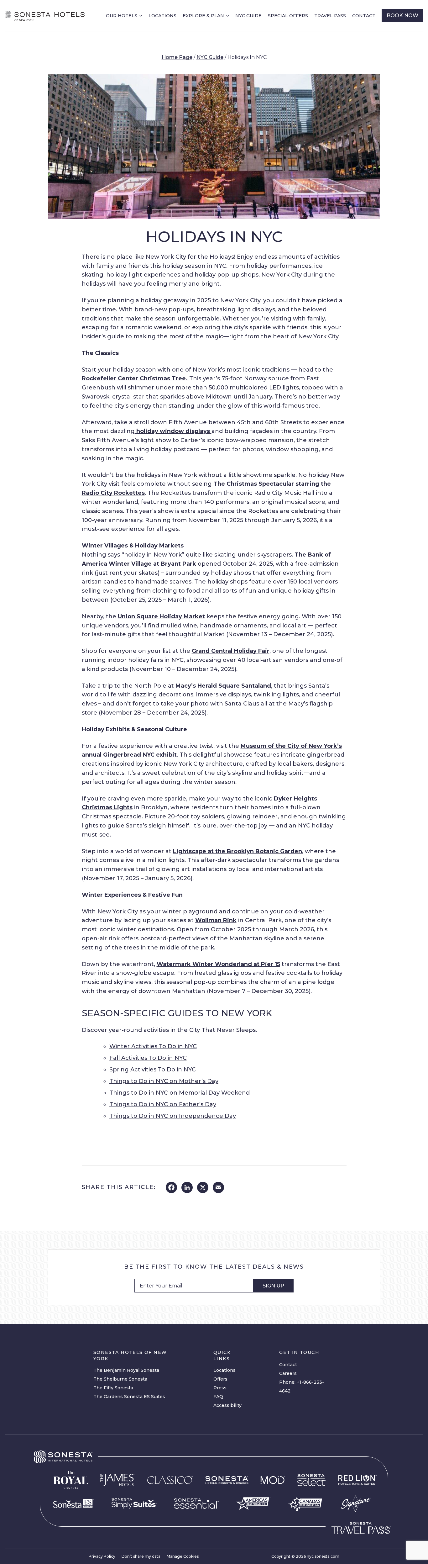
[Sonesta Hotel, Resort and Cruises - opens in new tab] (226, 1480)
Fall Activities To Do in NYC (148, 1057)
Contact (363, 15)
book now (402, 15)
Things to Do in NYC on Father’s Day (162, 1104)
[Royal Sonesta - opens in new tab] (70, 1480)
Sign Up (273, 1286)
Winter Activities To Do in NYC (153, 1046)
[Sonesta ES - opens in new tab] (73, 1503)
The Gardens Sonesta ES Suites (129, 1396)
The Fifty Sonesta (113, 1388)
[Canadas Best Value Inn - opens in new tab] (306, 1503)
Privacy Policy (102, 1556)
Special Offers (288, 15)
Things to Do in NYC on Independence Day (172, 1115)
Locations (162, 15)
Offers (220, 1379)
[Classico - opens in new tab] (170, 1480)
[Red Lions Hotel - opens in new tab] (357, 1480)
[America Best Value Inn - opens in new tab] (253, 1503)
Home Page (177, 57)
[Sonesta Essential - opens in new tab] (196, 1503)
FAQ (218, 1396)
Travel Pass (330, 15)
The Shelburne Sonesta (120, 1379)
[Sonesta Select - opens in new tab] (311, 1480)
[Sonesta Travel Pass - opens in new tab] (361, 1528)
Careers (288, 1373)
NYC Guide (248, 15)
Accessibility (227, 1405)
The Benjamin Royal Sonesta (126, 1370)
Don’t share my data (141, 1556)
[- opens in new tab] (134, 1503)
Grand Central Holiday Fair (230, 650)
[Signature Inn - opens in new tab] (356, 1503)
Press (220, 1388)
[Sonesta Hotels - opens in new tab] (63, 1456)
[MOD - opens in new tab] (272, 1480)
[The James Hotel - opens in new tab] (117, 1480)
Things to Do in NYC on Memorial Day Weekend (179, 1092)
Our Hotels (121, 15)
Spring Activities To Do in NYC (152, 1069)
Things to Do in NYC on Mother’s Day (163, 1081)
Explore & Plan (203, 15)
